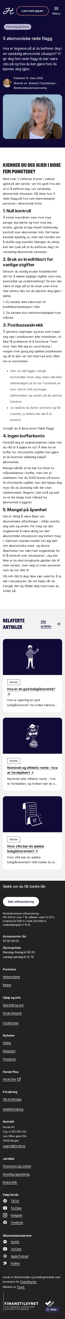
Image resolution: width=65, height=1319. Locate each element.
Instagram (16, 1215)
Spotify (15, 1241)
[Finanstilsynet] (21, 1302)
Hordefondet (10, 1022)
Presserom (9, 1058)
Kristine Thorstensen (42, 83)
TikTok (15, 1200)
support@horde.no (14, 1145)
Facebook (17, 1222)
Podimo (15, 1263)
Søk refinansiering (21, 901)
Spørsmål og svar (13, 1004)
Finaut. (21, 1286)
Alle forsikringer (12, 1099)
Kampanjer (9, 1050)
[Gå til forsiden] (8, 11)
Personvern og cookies (17, 1166)
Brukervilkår (10, 1182)
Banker (7, 984)
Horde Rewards (12, 1013)
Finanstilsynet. (28, 1281)
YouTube (16, 1207)
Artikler (7, 1042)
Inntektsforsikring (13, 1109)
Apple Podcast (19, 1256)
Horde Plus (9, 1079)
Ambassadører (11, 976)
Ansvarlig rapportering (16, 1174)
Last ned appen (32, 11)
